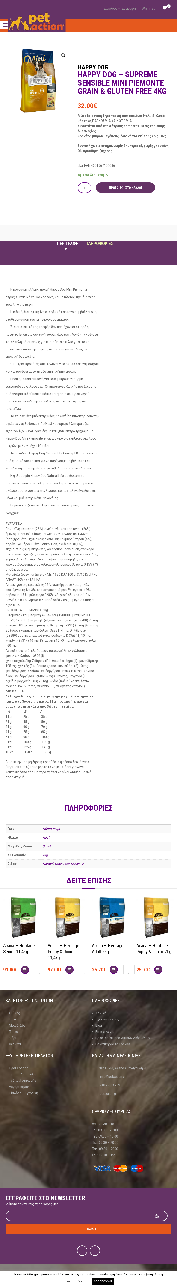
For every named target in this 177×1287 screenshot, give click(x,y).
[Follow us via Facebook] (82, 1250)
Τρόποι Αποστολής (23, 1074)
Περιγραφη (68, 243)
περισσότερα (76, 1281)
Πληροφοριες (99, 243)
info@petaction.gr (113, 1076)
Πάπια (47, 829)
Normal (48, 864)
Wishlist (148, 8)
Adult (46, 837)
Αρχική (100, 1013)
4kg (45, 855)
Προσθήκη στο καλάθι (125, 188)
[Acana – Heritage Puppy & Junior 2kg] (155, 918)
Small (46, 846)
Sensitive (77, 864)
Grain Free (62, 864)
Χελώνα (15, 1044)
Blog (98, 1025)
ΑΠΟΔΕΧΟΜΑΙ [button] (103, 1281)
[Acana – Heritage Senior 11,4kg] (22, 918)
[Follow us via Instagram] (95, 1250)
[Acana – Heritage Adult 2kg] (111, 918)
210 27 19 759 (110, 1085)
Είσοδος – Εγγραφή (119, 8)
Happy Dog (93, 67)
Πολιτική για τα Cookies (112, 1044)
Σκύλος (14, 1013)
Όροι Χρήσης (18, 1068)
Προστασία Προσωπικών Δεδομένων (122, 1038)
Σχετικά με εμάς (107, 1019)
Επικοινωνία (104, 1032)
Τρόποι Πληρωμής (22, 1080)
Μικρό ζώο (17, 1025)
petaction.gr (108, 1094)
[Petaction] (37, 21)
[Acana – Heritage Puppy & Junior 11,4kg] (66, 918)
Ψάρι (56, 829)
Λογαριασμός (19, 1087)
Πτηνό (13, 1032)
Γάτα (12, 1019)
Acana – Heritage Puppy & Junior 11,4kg (63, 951)
